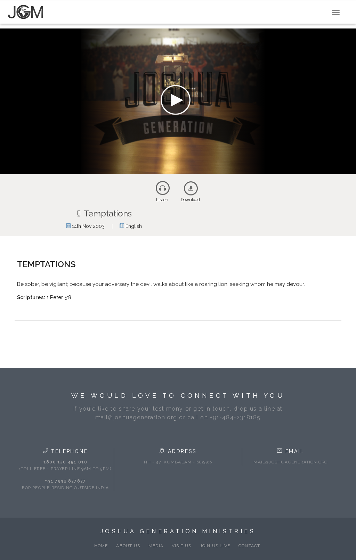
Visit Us (182, 545)
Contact (249, 545)
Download (190, 199)
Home (101, 545)
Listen (162, 199)
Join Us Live (215, 545)
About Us (128, 545)
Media (155, 545)
